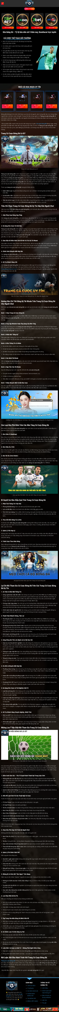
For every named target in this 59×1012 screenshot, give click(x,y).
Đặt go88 (52, 27)
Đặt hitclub (23, 27)
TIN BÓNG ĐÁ (31, 998)
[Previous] (3, 19)
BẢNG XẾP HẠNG (32, 1001)
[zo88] (44, 1009)
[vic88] (14, 1009)
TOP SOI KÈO (31, 985)
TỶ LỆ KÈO (30, 988)
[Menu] (2, 3)
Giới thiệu (45, 988)
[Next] (55, 19)
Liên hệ (44, 1000)
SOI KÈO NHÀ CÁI (32, 991)
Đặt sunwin (8, 27)
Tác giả (44, 1003)
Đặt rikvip (37, 27)
